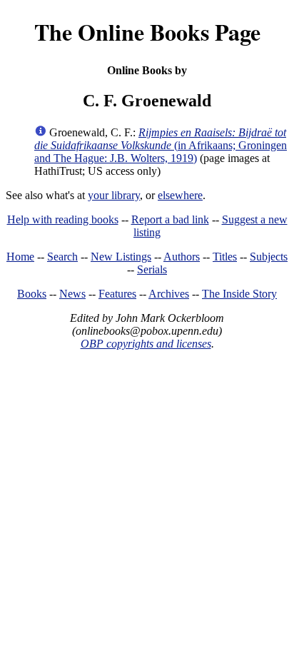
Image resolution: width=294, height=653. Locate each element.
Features (117, 294)
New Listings (121, 256)
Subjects (269, 256)
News (72, 294)
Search (62, 256)
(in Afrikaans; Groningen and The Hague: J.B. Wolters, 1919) (160, 145)
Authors (181, 256)
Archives (168, 294)
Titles (225, 256)
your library (114, 195)
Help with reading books (62, 219)
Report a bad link (170, 219)
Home (20, 256)
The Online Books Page (147, 32)
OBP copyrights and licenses (146, 344)
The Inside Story (239, 294)
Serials (152, 269)
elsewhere (180, 195)
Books (31, 294)
